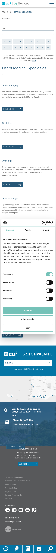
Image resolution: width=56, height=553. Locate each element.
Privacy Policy (10, 484)
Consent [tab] (10, 230)
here (41, 369)
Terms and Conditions (14, 477)
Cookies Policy (11, 488)
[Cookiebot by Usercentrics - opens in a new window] (41, 223)
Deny (28, 328)
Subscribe (24, 464)
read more (8, 109)
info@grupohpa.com (13, 521)
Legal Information (12, 491)
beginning (6, 12)
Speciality (6, 18)
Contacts (8, 498)
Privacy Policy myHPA (13, 495)
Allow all (28, 311)
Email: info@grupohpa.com (25, 424)
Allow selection (28, 319)
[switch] (49, 282)
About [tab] (46, 230)
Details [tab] (28, 230)
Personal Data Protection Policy (17, 481)
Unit (3, 28)
